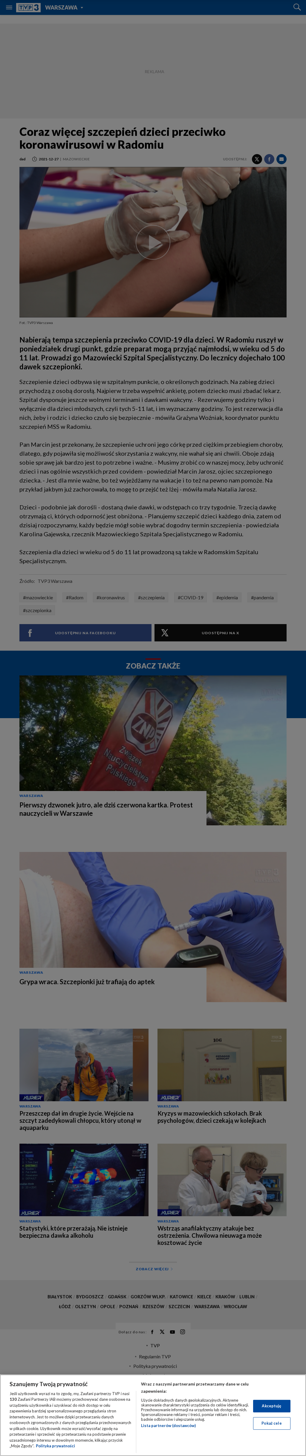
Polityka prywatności (55, 1445)
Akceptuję (271, 1405)
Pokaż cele (271, 1423)
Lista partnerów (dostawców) (168, 1425)
